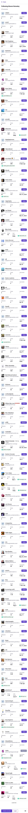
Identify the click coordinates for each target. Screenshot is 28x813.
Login (15, 811)
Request (24, 79)
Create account (7, 811)
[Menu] (25, 811)
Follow (24, 13)
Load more (14, 802)
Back (4, 2)
